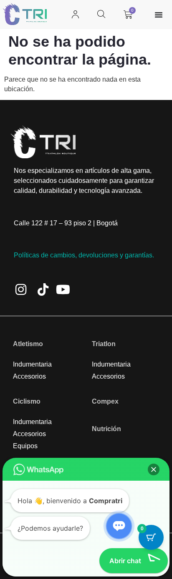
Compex (105, 401)
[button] (153, 469)
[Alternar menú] (158, 14)
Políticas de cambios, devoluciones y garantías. (84, 255)
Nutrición (106, 428)
